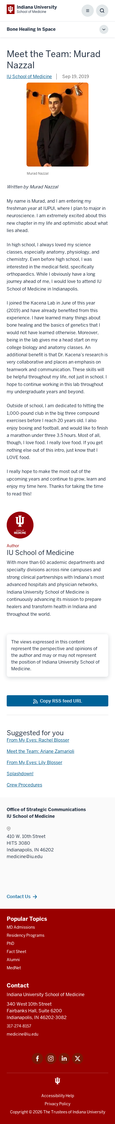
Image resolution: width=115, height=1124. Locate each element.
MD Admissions (21, 927)
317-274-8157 (19, 1026)
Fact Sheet (16, 951)
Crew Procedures (24, 785)
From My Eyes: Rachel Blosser (38, 740)
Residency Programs (25, 935)
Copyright (19, 1111)
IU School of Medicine (29, 76)
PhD (10, 943)
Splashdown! (20, 774)
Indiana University (89, 1111)
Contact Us (18, 896)
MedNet (14, 967)
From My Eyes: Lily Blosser (34, 762)
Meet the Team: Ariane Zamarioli (40, 751)
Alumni (13, 959)
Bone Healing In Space (31, 29)
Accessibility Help (57, 1095)
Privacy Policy (57, 1103)
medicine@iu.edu (22, 1034)
